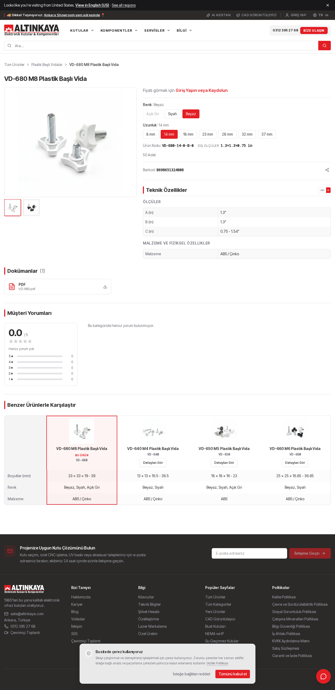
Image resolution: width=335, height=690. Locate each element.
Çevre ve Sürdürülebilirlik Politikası (300, 604)
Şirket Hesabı (148, 611)
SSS (74, 633)
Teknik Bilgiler (149, 604)
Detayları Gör (153, 463)
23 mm (207, 134)
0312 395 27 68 (285, 30)
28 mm (227, 134)
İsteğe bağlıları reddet (191, 674)
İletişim (76, 626)
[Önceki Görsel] (11, 142)
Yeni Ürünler (215, 611)
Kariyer (77, 604)
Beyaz (191, 114)
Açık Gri (152, 114)
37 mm (266, 134)
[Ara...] (324, 45)
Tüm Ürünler (14, 64)
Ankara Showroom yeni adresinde (72, 15)
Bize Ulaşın (314, 30)
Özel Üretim (148, 633)
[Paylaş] (327, 170)
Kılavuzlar (146, 597)
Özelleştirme (148, 619)
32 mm (247, 134)
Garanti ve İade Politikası (292, 655)
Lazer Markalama (152, 626)
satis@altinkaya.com (27, 613)
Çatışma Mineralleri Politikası (295, 619)
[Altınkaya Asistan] (323, 676)
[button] (70, 142)
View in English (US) (92, 5)
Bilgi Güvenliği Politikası (291, 626)
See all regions (124, 5)
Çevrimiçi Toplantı (25, 632)
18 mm (188, 134)
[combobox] (161, 45)
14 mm (169, 134)
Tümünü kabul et (233, 674)
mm (323, 190)
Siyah (172, 114)
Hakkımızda (81, 597)
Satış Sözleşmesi (285, 648)
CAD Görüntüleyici (259, 15)
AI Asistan (221, 15)
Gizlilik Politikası (217, 663)
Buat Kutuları (215, 626)
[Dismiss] (328, 5)
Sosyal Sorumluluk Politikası (294, 611)
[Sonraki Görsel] (129, 142)
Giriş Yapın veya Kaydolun (202, 90)
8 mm (150, 134)
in (328, 190)
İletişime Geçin (306, 553)
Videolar (78, 619)
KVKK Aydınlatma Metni (291, 641)
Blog (75, 611)
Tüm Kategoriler (218, 604)
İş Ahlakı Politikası (286, 633)
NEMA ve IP (214, 633)
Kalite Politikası (284, 597)
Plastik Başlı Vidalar (47, 64)
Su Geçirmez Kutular (222, 641)
